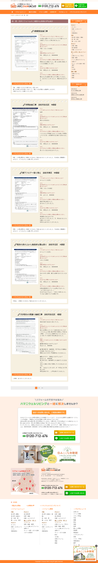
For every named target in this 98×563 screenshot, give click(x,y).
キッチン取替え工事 (76, 90)
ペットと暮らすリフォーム (78, 59)
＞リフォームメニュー (18, 509)
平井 (75, 518)
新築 (73, 77)
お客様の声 (52, 12)
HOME (12, 12)
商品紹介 (76, 532)
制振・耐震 (74, 57)
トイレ (73, 31)
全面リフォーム (75, 73)
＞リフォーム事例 (47, 509)
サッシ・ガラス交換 (60, 532)
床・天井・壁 (14, 518)
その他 (73, 69)
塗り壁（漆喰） (15, 514)
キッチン (74, 27)
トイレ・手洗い (78, 538)
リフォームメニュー (20, 12)
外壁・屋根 (74, 45)
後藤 (75, 520)
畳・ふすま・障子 (76, 41)
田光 (75, 522)
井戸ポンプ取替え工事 (76, 99)
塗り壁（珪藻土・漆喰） (78, 37)
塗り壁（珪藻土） (16, 516)
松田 (75, 526)
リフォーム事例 (42, 12)
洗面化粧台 (74, 33)
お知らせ (76, 511)
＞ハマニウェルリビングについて (50, 505)
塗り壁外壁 (74, 47)
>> (42, 388)
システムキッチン (78, 534)
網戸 (75, 543)
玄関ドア (74, 61)
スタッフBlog (77, 516)
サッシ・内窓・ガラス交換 (31, 530)
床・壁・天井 (75, 39)
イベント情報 (77, 513)
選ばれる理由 (32, 12)
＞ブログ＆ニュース (80, 509)
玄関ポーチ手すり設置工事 (77, 94)
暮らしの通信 (77, 528)
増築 (73, 75)
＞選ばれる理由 (16, 505)
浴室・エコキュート (77, 29)
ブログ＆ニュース (62, 12)
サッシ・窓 (77, 545)
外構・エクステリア (77, 49)
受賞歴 (75, 530)
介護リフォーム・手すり (78, 55)
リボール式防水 (28, 532)
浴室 (75, 536)
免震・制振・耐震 (29, 524)
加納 (75, 524)
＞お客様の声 (30, 505)
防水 (73, 67)
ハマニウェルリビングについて (77, 12)
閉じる (96, 546)
